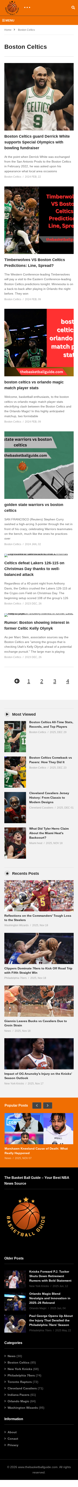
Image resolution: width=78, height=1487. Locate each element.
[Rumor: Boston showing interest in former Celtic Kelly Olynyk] (39, 615)
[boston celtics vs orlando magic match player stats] (39, 342)
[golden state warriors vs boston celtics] (39, 465)
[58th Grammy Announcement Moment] (15, 736)
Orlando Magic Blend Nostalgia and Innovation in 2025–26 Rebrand (49, 1298)
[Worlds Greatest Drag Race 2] (39, 895)
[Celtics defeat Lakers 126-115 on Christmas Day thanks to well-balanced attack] (39, 555)
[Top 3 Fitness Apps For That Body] (39, 1128)
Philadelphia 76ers (21, 1375)
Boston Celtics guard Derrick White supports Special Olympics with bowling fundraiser (37, 142)
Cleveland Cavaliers (22, 1388)
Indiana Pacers (18, 1394)
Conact (13, 1438)
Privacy (13, 1445)
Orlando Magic (18, 1401)
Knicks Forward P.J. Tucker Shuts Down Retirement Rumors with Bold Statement (50, 1276)
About (12, 1432)
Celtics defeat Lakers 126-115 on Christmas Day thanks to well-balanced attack (34, 569)
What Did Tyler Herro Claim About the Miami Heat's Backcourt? (49, 833)
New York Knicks (20, 1369)
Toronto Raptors (20, 1382)
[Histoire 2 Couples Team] (15, 1279)
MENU (9, 20)
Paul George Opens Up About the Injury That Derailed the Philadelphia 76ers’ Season (51, 1320)
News (12, 1356)
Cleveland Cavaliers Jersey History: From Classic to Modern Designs (49, 797)
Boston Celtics (18, 1362)
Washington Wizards (23, 1407)
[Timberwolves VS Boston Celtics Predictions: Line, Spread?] (39, 220)
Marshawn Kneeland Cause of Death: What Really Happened (36, 1151)
